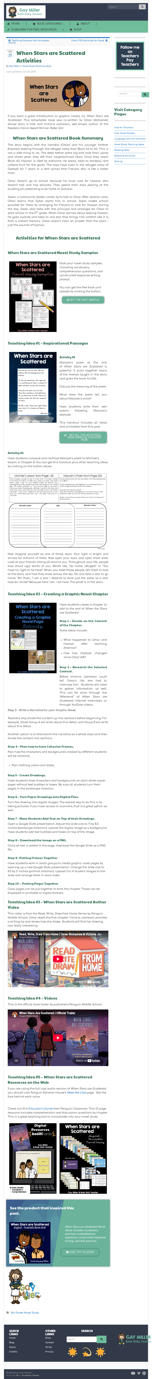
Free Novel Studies (124, 133)
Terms (48, 1347)
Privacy (49, 1352)
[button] (83, 299)
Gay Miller (14, 66)
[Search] (101, 1339)
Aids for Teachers (123, 127)
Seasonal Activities (124, 156)
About (12, 1347)
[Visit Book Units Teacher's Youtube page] (133, 1373)
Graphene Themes (30, 1375)
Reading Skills (121, 150)
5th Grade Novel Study (25, 1312)
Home (12, 1338)
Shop (48, 1338)
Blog (11, 1342)
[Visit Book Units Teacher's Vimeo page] (138, 1373)
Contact (49, 1342)
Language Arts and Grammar (130, 139)
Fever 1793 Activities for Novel (87, 40)
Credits (13, 1352)
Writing (118, 161)
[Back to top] (145, 1372)
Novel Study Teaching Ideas (36, 66)
